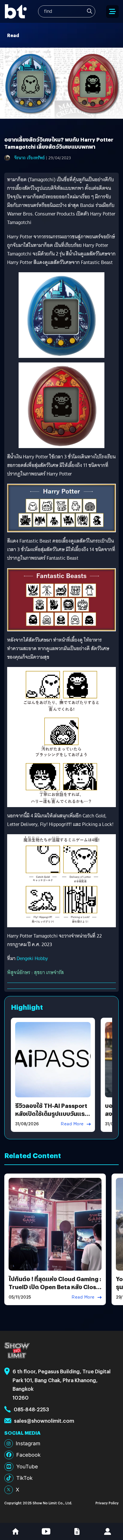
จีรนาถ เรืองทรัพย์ (29, 158)
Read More (72, 1124)
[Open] (112, 11)
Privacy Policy (107, 1502)
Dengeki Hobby (32, 958)
